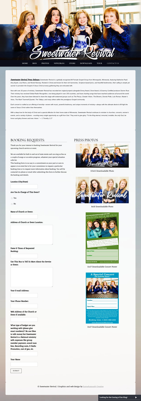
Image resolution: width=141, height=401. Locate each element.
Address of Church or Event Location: (27, 222)
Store (72, 63)
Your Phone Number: (20, 301)
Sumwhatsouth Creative (93, 386)
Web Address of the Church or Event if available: (24, 313)
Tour (99, 63)
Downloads (86, 63)
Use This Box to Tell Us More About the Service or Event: (31, 263)
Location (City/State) (19, 181)
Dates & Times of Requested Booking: (22, 250)
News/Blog (59, 63)
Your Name (15, 359)
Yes (15, 198)
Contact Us (113, 63)
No (15, 204)
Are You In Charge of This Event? (25, 192)
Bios (34, 63)
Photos (45, 63)
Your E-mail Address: (20, 290)
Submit (16, 370)
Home (25, 63)
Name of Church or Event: (22, 211)
